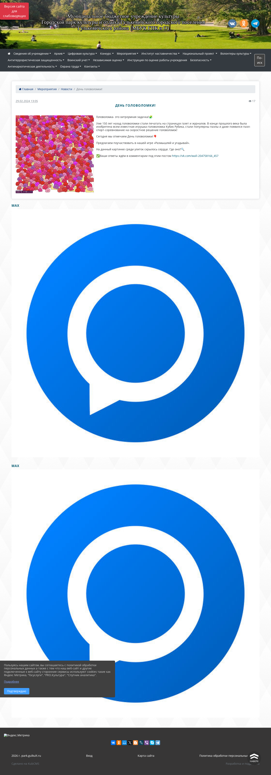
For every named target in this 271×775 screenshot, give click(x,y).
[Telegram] (157, 742)
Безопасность (199, 60)
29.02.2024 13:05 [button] (27, 101)
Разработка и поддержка (242, 763)
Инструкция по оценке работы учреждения (157, 60)
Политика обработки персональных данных (229, 756)
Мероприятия (126, 53)
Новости (66, 89)
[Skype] (152, 742)
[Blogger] (135, 742)
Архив (58, 53)
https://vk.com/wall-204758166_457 (195, 156)
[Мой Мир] (124, 742)
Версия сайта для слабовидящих (14, 11)
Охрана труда (69, 66)
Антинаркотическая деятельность (31, 66)
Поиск (259, 60)
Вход (89, 756)
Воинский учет (77, 60)
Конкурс (105, 53)
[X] (130, 742)
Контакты (90, 66)
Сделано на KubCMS (25, 763)
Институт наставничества (159, 53)
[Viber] (146, 742)
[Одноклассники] (118, 742)
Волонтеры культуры (234, 53)
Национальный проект (199, 53)
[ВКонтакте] (113, 742)
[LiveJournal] (141, 742)
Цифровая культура (81, 53)
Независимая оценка (107, 60)
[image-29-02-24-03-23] (55, 154)
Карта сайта (146, 756)
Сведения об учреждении (31, 53)
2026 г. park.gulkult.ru (26, 756)
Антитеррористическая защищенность (35, 60)
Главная (27, 89)
